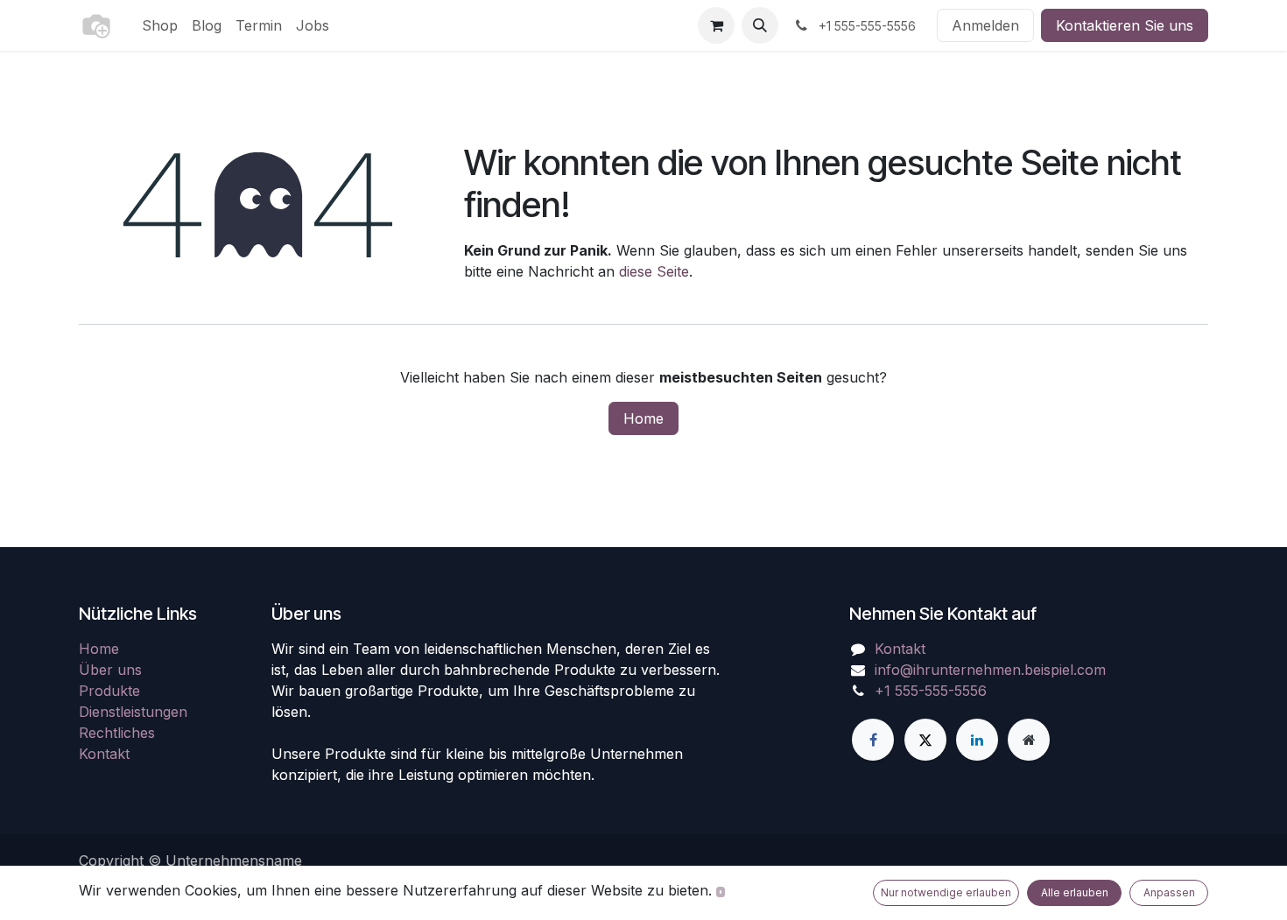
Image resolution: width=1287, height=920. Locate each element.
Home (643, 418)
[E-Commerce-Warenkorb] (716, 25)
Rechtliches (117, 732)
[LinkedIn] (977, 740)
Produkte (109, 690)
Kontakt (104, 753)
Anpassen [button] (1169, 892)
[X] (925, 740)
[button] (760, 25)
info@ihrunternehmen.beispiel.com (990, 669)
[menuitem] (160, 25)
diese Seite (654, 271)
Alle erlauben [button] (1074, 892)
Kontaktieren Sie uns (1124, 25)
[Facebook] (873, 740)
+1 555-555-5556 (931, 690)
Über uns (110, 669)
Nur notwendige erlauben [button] (946, 892)
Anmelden (985, 25)
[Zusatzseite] (1029, 740)
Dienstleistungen (133, 711)
